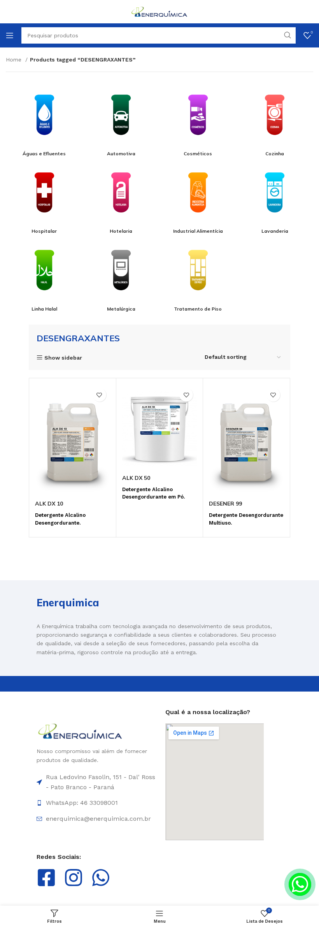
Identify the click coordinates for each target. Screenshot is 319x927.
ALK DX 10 (49, 503)
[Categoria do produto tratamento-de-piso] (198, 274)
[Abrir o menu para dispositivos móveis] (10, 35)
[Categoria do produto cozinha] (275, 118)
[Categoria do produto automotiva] (121, 118)
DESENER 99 (225, 503)
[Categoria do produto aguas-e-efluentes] (44, 118)
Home (14, 59)
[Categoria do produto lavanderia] (275, 196)
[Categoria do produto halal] (44, 274)
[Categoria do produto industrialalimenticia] (198, 196)
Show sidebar (63, 357)
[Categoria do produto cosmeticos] (198, 118)
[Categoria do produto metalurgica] (121, 274)
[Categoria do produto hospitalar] (44, 196)
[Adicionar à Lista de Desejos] (99, 395)
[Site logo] (159, 11)
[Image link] (80, 731)
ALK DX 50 (136, 477)
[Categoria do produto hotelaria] (121, 196)
